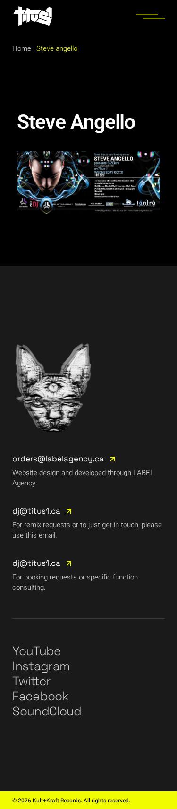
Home (21, 48)
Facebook (40, 696)
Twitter (31, 681)
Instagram (40, 666)
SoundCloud (47, 711)
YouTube (36, 651)
